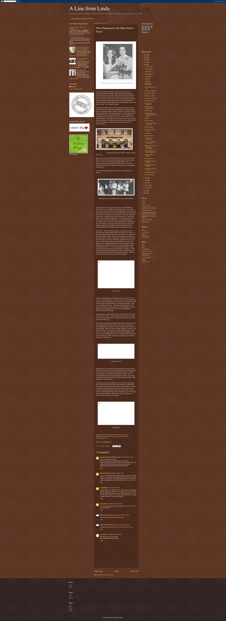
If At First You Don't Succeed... (149, 130)
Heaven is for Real (146, 251)
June (146, 81)
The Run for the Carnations (148, 138)
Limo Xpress (103, 534)
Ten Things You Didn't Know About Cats (82, 59)
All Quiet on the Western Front (149, 107)
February (147, 185)
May (146, 178)
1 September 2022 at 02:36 (115, 503)
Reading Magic (145, 236)
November (147, 69)
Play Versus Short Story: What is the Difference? (83, 48)
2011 (145, 193)
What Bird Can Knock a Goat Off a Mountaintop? (151, 147)
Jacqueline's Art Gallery (151, 98)
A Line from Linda (89, 8)
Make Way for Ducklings (148, 84)
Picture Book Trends (150, 93)
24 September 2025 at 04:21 (115, 534)
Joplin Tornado (145, 222)
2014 (145, 62)
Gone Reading (148, 110)
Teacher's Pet (145, 262)
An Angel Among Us (150, 100)
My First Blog (145, 232)
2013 (145, 64)
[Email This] (113, 446)
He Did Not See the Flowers (149, 208)
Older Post (134, 571)
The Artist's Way (149, 120)
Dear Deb (147, 118)
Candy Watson (104, 487)
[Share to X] (117, 446)
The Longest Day (149, 158)
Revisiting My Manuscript (148, 103)
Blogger (121, 617)
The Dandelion (145, 249)
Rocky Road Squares (150, 172)
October (147, 71)
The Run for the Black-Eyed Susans (150, 142)
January (147, 187)
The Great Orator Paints (149, 155)
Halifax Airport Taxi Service (107, 515)
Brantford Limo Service (125, 491)
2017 (145, 55)
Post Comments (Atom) (107, 574)
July (146, 79)
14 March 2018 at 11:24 (117, 473)
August (147, 76)
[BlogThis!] (115, 446)
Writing (143, 230)
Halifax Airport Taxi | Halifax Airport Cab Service (120, 527)
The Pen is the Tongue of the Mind (150, 124)
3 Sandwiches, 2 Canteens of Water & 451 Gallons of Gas (149, 213)
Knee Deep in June (149, 174)
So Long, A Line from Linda (77, 37)
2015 (145, 59)
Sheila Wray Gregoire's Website (82, 18)
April (146, 180)
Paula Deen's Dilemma (150, 91)
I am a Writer (148, 133)
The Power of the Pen (147, 210)
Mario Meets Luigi (81, 70)
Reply (101, 468)
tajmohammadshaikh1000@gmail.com (110, 457)
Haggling (144, 259)
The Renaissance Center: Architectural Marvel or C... (150, 115)
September (148, 74)
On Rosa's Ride (146, 205)
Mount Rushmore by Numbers (150, 165)
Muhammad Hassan (105, 473)
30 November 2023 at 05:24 (122, 524)
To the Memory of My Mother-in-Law (147, 254)
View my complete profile (75, 89)
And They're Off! (149, 135)
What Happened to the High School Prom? (150, 151)
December (147, 66)
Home (116, 571)
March (146, 182)
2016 (145, 57)
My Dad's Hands (149, 127)
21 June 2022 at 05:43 (114, 487)
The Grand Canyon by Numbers (150, 169)
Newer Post (98, 571)
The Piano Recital (146, 257)
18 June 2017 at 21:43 (127, 457)
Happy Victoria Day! (147, 219)
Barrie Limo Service (114, 494)
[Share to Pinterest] (120, 446)
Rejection (144, 234)
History (143, 201)
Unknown (73, 86)
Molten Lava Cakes (149, 95)
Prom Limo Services (129, 480)
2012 (145, 190)
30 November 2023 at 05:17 (122, 515)
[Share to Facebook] (118, 446)
